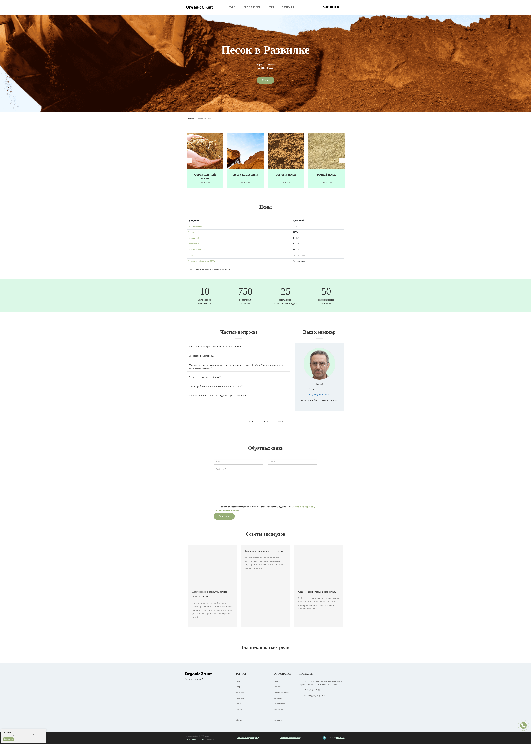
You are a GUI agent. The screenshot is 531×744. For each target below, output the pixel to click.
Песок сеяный (193, 244)
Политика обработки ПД (290, 738)
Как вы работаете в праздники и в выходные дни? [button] (216, 386)
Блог (276, 714)
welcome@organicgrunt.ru (314, 696)
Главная (190, 118)
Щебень (239, 720)
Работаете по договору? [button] (201, 355)
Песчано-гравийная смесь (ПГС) (201, 261)
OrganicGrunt (199, 7)
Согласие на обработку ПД (248, 738)
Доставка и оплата (281, 692)
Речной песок (286, 174)
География (278, 709)
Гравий (239, 709)
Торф (271, 7)
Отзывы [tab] (281, 421)
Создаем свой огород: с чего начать (317, 591)
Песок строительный (196, 250)
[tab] (238, 346)
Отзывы (277, 687)
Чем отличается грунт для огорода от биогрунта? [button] (215, 346)
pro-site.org (340, 738)
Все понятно (8, 739)
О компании (288, 7)
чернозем (200, 739)
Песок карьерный (205, 174)
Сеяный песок (326, 174)
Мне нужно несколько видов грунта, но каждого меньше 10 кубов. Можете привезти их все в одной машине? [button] (236, 366)
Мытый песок (245, 174)
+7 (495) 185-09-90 (319, 394)
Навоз (238, 703)
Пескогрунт (192, 255)
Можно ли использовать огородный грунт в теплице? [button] (217, 395)
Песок (238, 714)
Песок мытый (193, 232)
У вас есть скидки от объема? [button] (205, 377)
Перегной (240, 698)
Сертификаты (279, 703)
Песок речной (193, 238)
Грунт (238, 681)
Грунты (233, 7)
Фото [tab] (250, 421)
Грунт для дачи (252, 7)
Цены (276, 681)
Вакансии (278, 698)
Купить (265, 80)
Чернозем (240, 692)
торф (194, 739)
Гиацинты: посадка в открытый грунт (265, 551)
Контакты (278, 720)
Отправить (224, 516)
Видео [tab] (265, 421)
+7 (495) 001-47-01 (330, 7)
